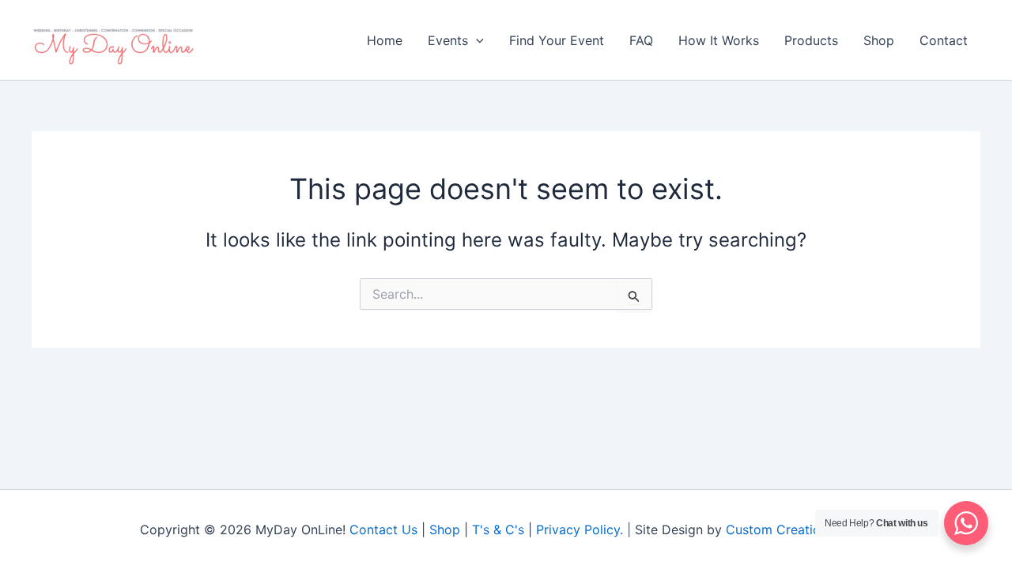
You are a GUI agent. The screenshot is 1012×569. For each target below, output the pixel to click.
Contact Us (383, 529)
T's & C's (498, 529)
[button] (476, 40)
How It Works (718, 40)
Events (448, 40)
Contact (943, 40)
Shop (878, 40)
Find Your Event (556, 40)
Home (384, 40)
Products (811, 40)
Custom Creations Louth (799, 529)
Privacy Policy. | (585, 529)
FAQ (641, 40)
